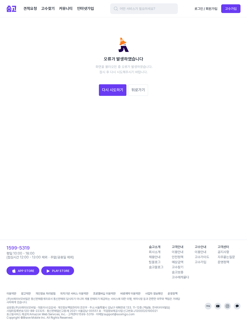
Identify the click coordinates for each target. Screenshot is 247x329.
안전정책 (177, 257)
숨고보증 (177, 272)
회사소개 (154, 252)
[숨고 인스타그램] (227, 306)
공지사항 (223, 252)
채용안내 (154, 257)
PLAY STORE (60, 271)
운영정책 (223, 262)
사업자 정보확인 (154, 293)
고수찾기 (177, 267)
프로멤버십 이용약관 (104, 293)
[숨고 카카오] (237, 306)
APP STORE (26, 271)
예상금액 (177, 262)
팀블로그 (154, 262)
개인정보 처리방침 (45, 293)
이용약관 (11, 293)
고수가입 (231, 9)
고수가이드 (202, 257)
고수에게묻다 (180, 277)
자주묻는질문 (226, 257)
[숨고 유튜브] (217, 306)
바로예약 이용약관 (130, 293)
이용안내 (177, 252)
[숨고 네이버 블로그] (208, 306)
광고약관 (26, 293)
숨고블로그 (156, 267)
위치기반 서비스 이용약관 (74, 293)
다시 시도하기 (112, 90)
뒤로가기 (138, 90)
